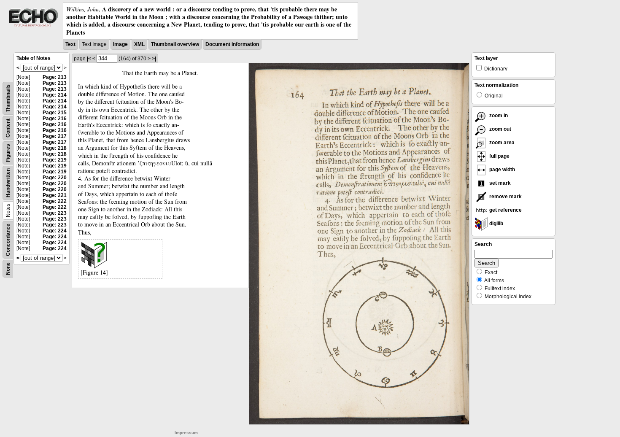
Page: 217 (55, 136)
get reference (505, 210)
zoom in (498, 116)
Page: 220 (55, 178)
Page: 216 (55, 118)
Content (8, 128)
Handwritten (8, 182)
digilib (495, 224)
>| (154, 59)
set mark (499, 183)
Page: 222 (55, 201)
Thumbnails (8, 98)
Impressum (186, 432)
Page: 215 (55, 113)
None (8, 268)
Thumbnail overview (175, 44)
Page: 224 (55, 231)
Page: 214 (55, 95)
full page (498, 156)
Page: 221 (55, 195)
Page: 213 (55, 77)
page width (501, 170)
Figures (8, 153)
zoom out (499, 129)
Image (120, 44)
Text (70, 44)
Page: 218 (55, 148)
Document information (232, 44)
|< (89, 59)
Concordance (8, 240)
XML (139, 44)
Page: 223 (55, 213)
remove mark (505, 197)
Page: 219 (55, 160)
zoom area (501, 143)
